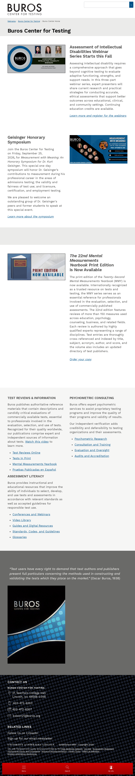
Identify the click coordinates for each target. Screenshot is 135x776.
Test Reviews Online (26, 452)
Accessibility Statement (103, 749)
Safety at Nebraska (90, 751)
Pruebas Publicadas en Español (34, 469)
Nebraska (12, 21)
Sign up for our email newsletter (30, 738)
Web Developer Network (72, 749)
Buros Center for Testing (29, 21)
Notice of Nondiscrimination (54, 751)
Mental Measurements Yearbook (35, 464)
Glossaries (20, 537)
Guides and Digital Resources (33, 525)
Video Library (22, 520)
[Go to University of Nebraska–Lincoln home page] (24, 9)
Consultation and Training (92, 444)
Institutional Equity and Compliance (24, 751)
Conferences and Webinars (31, 514)
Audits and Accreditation (92, 456)
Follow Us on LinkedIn (23, 733)
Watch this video (37, 441)
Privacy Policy (74, 751)
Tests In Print (22, 458)
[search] (131, 5)
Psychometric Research (91, 438)
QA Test (87, 749)
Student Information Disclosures (22, 754)
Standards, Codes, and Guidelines (36, 531)
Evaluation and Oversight (92, 450)
